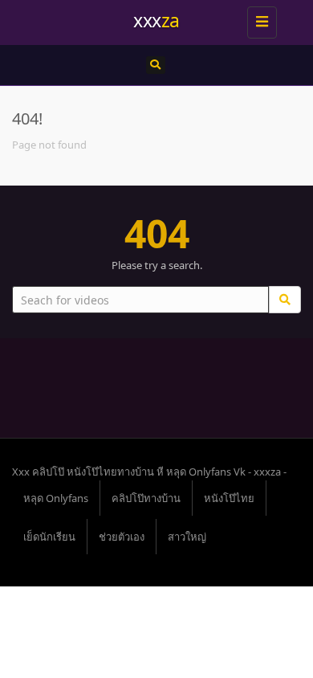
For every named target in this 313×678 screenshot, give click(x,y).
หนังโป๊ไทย (229, 498)
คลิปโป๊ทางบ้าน (146, 498)
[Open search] (155, 65)
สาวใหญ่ (187, 536)
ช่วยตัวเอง (121, 536)
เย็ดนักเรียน (49, 536)
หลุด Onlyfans (55, 498)
